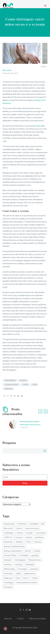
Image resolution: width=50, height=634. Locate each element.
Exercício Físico (10, 555)
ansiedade (34, 523)
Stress (25, 578)
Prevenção (8, 573)
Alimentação (9, 523)
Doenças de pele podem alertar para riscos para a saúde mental (30, 424)
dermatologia (10, 380)
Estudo (37, 551)
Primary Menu (45, 6)
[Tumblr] (15, 396)
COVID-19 (8, 537)
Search (44, 451)
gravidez (35, 555)
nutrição (18, 564)
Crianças (18, 537)
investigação (20, 560)
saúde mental (29, 573)
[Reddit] (22, 396)
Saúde (18, 573)
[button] (40, 411)
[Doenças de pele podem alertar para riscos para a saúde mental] (14, 424)
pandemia (34, 569)
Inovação (7, 560)
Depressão (8, 542)
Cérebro (28, 537)
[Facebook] (4, 396)
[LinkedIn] (18, 396)
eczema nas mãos (12, 385)
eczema (23, 380)
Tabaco (35, 578)
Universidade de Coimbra (26, 582)
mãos (38, 126)
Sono (18, 578)
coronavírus (41, 532)
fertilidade (24, 555)
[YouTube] (30, 610)
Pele (34, 385)
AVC (42, 523)
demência (39, 537)
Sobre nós (8, 619)
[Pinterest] (11, 396)
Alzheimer (22, 523)
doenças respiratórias (13, 551)
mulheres (8, 564)
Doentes (37, 542)
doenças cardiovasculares (14, 546)
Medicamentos (35, 560)
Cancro (19, 528)
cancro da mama (32, 528)
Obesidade (29, 564)
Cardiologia (8, 532)
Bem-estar (7, 70)
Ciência (20, 532)
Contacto (20, 619)
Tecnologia (8, 582)
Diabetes (19, 542)
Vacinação (8, 587)
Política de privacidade (37, 619)
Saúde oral (8, 578)
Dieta (28, 542)
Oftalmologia (9, 569)
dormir (28, 551)
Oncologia (22, 569)
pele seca (9, 389)
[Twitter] (8, 396)
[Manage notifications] (5, 629)
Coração (29, 532)
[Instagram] (27, 610)
